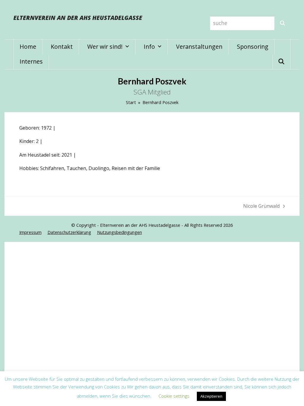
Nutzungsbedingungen (119, 232)
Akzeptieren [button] (211, 396)
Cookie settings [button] (174, 396)
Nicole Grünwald (261, 206)
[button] (281, 61)
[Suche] (283, 23)
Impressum (30, 232)
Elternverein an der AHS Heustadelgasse (77, 18)
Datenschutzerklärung (69, 232)
